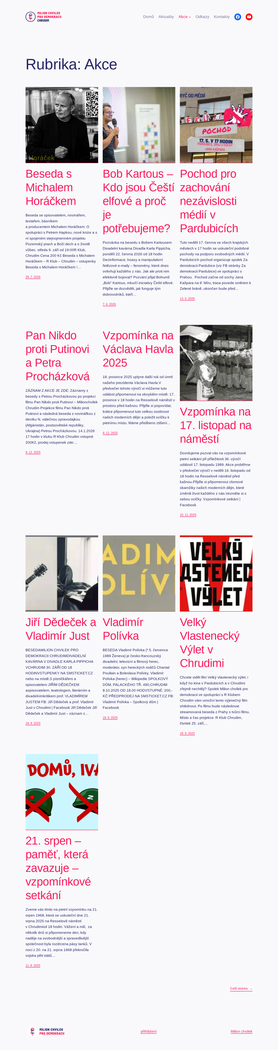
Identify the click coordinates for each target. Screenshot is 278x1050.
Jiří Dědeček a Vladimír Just (61, 629)
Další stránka (241, 988)
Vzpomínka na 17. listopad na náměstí (216, 425)
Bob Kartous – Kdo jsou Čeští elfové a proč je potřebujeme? (139, 201)
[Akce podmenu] (190, 17)
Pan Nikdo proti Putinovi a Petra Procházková (57, 356)
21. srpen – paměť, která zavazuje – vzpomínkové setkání (58, 868)
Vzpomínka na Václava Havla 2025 (138, 349)
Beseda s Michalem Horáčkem (51, 187)
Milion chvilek (241, 1031)
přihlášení (149, 1031)
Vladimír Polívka (123, 629)
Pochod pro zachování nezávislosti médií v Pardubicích (209, 201)
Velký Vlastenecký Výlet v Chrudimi (209, 642)
